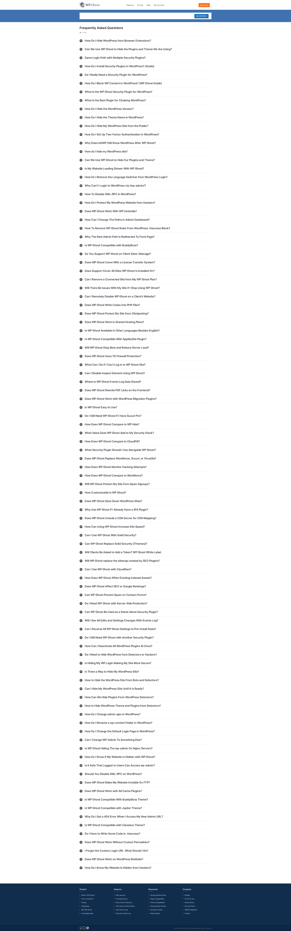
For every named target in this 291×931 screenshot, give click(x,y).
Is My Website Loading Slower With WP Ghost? (114, 168)
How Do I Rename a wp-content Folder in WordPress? (118, 722)
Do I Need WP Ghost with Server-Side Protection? (116, 603)
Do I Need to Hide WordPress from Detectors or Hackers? (121, 654)
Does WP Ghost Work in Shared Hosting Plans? (114, 322)
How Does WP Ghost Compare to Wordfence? (114, 475)
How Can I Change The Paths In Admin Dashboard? (117, 219)
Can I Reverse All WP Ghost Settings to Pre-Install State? (120, 629)
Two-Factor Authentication (125, 906)
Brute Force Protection (124, 902)
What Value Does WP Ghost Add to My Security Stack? (119, 433)
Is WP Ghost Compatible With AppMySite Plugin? (116, 339)
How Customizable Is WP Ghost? (105, 492)
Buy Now (204, 5)
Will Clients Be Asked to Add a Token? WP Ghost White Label (123, 552)
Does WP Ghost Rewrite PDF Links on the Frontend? (117, 390)
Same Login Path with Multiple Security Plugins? (115, 57)
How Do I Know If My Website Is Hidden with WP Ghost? (120, 757)
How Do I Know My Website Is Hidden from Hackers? (118, 867)
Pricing (140, 5)
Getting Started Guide (158, 895)
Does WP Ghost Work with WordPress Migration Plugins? (121, 398)
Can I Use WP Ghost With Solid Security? (110, 535)
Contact (187, 913)
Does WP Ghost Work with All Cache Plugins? (113, 791)
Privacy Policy (189, 902)
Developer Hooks (156, 910)
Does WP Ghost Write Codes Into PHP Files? (112, 305)
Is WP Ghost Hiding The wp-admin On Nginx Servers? (119, 748)
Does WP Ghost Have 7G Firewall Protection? (113, 356)
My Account (159, 5)
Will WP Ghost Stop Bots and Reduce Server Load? (117, 347)
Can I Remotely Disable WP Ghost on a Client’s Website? (120, 296)
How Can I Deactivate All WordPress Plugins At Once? (118, 646)
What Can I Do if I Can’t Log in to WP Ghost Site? (115, 364)
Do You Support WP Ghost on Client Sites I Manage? (118, 253)
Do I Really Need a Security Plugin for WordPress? (116, 74)
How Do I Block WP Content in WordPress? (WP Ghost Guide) (123, 83)
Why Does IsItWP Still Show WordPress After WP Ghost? (120, 143)
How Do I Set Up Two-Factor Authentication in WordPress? (122, 134)
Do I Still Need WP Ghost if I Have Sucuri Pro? (113, 415)
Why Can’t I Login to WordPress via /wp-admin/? (115, 185)
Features (130, 5)
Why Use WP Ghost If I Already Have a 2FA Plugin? (116, 509)
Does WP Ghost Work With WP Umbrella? (111, 211)
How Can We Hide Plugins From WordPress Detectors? (119, 697)
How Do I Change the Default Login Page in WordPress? (120, 731)
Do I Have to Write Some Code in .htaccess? (112, 833)
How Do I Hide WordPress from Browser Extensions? (118, 40)
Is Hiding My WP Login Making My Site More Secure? (118, 663)
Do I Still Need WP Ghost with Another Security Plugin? (119, 637)
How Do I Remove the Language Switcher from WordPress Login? (126, 177)
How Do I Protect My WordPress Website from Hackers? (120, 202)
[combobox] (145, 16)
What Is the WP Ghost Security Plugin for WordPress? (118, 91)
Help (149, 5)
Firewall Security (122, 899)
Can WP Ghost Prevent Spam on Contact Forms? (116, 595)
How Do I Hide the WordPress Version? (109, 109)
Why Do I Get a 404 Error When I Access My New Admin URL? (124, 816)
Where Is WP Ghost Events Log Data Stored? (113, 381)
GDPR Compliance (191, 910)
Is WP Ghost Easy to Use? (101, 407)
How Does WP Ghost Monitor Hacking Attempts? (116, 467)
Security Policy (190, 906)
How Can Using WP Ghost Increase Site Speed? (115, 526)
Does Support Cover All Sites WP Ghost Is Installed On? (120, 271)
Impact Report (155, 913)
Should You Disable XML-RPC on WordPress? (113, 774)
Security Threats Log (123, 913)
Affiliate (187, 895)
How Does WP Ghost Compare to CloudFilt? (112, 441)
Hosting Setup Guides (158, 906)
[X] (87, 929)
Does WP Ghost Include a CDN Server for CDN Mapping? (120, 518)
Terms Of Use (189, 899)
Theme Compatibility (157, 902)
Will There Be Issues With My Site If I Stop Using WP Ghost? (122, 288)
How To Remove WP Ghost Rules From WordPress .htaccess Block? (127, 228)
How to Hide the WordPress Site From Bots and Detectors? (122, 680)
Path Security (120, 895)
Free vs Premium (87, 899)
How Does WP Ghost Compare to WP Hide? (112, 424)
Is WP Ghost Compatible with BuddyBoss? (111, 245)
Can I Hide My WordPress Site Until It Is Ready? (114, 688)
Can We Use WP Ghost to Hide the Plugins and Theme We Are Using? (128, 49)
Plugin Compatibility (157, 899)
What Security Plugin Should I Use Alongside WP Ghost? (120, 450)
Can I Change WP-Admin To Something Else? (113, 739)
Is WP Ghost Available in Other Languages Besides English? (122, 330)
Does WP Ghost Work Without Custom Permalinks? (117, 842)
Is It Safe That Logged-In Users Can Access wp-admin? (120, 765)
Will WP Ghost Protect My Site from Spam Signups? (117, 484)
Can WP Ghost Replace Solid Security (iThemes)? (116, 543)
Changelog (85, 906)
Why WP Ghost (86, 910)
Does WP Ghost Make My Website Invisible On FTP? (117, 782)
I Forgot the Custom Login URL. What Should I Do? (116, 850)
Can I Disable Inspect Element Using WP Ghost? (115, 373)
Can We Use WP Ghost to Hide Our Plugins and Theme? (120, 160)
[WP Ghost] (90, 4)
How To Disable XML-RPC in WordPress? (110, 194)
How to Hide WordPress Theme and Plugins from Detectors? (123, 705)
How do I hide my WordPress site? (106, 151)
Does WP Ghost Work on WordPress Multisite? (114, 859)
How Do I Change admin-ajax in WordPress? (112, 714)
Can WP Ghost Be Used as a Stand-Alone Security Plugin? (121, 612)
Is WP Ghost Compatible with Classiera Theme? (115, 825)
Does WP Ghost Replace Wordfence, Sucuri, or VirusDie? (120, 458)
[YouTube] (84, 929)
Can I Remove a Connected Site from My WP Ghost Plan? (121, 279)
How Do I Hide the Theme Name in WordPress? (114, 117)
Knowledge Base (87, 913)
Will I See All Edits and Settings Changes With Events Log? (121, 620)
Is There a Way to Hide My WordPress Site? (112, 671)
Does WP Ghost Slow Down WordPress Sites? (113, 501)
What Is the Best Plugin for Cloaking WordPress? (115, 100)
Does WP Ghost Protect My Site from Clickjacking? (117, 313)
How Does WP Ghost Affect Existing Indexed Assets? (118, 577)
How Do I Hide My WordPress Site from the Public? (116, 126)
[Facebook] (81, 929)
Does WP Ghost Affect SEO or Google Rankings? (115, 586)
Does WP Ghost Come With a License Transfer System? (120, 262)
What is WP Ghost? (88, 895)
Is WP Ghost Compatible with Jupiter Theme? (113, 808)
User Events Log (122, 910)
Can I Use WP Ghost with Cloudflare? (108, 569)
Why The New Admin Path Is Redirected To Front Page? (120, 236)
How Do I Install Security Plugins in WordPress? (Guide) (119, 66)
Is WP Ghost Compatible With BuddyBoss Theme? (116, 799)
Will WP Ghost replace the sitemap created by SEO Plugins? (122, 560)
